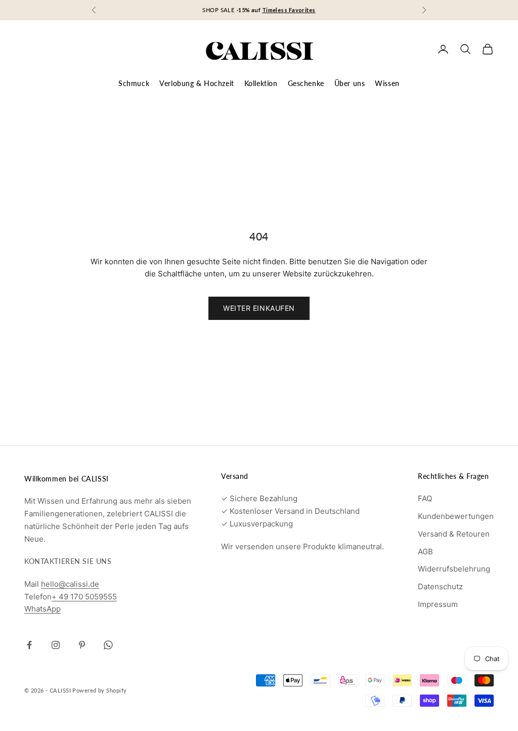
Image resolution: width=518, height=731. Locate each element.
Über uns (349, 83)
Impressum (438, 604)
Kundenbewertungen (456, 516)
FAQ (425, 498)
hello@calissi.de (70, 584)
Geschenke (306, 83)
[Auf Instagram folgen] (56, 645)
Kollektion (261, 83)
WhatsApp (42, 609)
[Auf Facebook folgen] (29, 645)
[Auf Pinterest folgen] (82, 645)
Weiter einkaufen (259, 308)
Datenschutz (440, 586)
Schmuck (133, 83)
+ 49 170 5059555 (84, 596)
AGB (425, 551)
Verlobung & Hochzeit (196, 83)
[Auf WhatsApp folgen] (108, 645)
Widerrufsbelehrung (454, 569)
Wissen (387, 83)
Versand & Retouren (454, 534)
